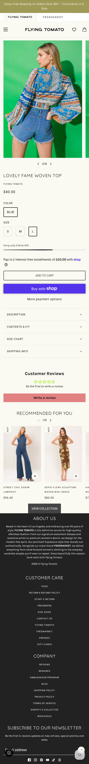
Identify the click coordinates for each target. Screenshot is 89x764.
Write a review (44, 398)
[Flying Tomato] (44, 29)
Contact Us (44, 618)
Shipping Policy (44, 690)
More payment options (44, 299)
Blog (44, 684)
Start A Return (45, 599)
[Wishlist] (74, 29)
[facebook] (29, 760)
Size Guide (44, 612)
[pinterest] (41, 760)
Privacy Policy (44, 697)
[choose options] (35, 476)
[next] (51, 163)
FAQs (44, 586)
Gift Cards (44, 644)
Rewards (44, 671)
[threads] (59, 760)
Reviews (44, 664)
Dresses (44, 638)
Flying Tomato (13, 184)
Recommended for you (44, 413)
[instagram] (35, 760)
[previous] (38, 163)
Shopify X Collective (45, 710)
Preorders (45, 605)
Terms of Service (44, 703)
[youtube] (47, 760)
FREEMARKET (44, 631)
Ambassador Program (44, 677)
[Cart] (84, 29)
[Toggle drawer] (5, 29)
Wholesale (44, 716)
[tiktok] (53, 760)
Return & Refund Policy (44, 593)
